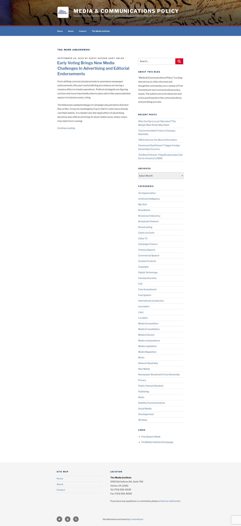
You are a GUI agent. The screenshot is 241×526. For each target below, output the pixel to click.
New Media (144, 369)
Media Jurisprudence (149, 340)
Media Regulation (147, 352)
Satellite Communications (151, 403)
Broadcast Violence (148, 221)
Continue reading (66, 128)
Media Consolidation (149, 329)
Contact (82, 31)
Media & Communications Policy (126, 11)
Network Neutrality (148, 363)
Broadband (144, 210)
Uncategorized (146, 414)
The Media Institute (101, 31)
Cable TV (143, 238)
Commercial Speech (148, 255)
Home (60, 31)
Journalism (144, 306)
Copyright (143, 267)
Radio (141, 397)
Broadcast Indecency (149, 216)
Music (141, 357)
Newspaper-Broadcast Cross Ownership (159, 374)
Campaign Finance (148, 244)
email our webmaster (169, 501)
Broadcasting (145, 227)
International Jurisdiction (151, 300)
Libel (140, 312)
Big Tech (142, 204)
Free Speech (144, 295)
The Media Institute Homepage (157, 442)
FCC (140, 284)
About (71, 31)
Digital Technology (147, 272)
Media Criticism (146, 335)
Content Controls (147, 261)
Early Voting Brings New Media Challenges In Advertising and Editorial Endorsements (93, 68)
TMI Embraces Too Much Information (157, 140)
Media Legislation (147, 346)
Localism (143, 317)
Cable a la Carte (146, 232)
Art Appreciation (147, 193)
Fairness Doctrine (147, 278)
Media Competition (148, 323)
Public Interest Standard (150, 386)
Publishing (143, 391)
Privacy (142, 380)
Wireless (142, 420)
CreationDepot (136, 519)
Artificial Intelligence (149, 198)
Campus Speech (146, 249)
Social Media (145, 408)
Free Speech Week (150, 436)
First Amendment (147, 289)
